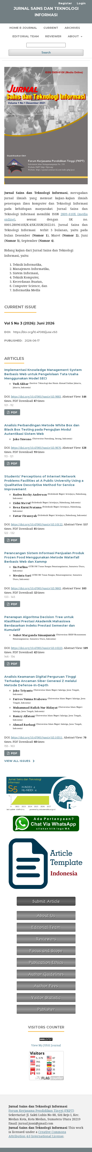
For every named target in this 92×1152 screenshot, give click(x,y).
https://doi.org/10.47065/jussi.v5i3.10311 (36, 737)
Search (46, 52)
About (74, 36)
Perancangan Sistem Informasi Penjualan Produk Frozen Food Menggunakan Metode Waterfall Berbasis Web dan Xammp (44, 557)
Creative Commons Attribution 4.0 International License (37, 1134)
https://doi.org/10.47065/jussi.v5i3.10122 (36, 524)
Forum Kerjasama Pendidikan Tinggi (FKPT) (41, 1111)
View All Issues (17, 761)
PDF (13, 412)
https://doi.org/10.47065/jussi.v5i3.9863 (36, 588)
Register (65, 3)
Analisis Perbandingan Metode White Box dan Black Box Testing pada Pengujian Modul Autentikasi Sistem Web (41, 429)
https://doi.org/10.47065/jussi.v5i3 (35, 332)
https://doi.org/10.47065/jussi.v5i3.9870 (36, 448)
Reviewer (53, 36)
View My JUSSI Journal (46, 1045)
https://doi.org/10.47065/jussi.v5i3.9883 (36, 396)
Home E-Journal (23, 27)
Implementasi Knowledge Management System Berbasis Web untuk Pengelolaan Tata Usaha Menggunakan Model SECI (43, 374)
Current (50, 27)
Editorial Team (25, 36)
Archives (72, 27)
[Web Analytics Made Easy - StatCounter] (46, 1040)
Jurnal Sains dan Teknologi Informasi (46, 11)
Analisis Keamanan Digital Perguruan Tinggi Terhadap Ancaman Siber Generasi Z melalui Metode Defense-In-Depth (40, 681)
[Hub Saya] (46, 830)
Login (81, 3)
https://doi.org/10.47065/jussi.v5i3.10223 (36, 648)
